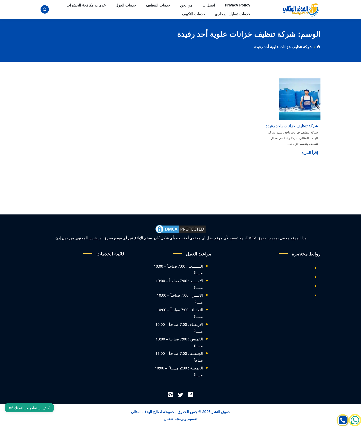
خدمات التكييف (193, 13)
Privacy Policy (237, 5)
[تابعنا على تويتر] (180, 395)
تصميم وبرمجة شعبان (180, 418)
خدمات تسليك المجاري (232, 13)
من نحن (186, 5)
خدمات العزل (126, 5)
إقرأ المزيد (310, 152)
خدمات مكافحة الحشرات (86, 5)
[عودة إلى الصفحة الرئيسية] (318, 46)
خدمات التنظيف (158, 5)
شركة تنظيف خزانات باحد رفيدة (292, 126)
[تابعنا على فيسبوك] (191, 395)
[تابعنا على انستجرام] (170, 395)
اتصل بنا (208, 5)
